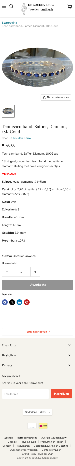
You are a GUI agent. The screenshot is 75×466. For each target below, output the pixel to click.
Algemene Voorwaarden (24, 450)
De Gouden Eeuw (19, 138)
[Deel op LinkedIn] (19, 302)
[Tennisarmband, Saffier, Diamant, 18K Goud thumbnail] (8, 111)
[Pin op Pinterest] (27, 302)
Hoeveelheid (9, 263)
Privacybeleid (28, 442)
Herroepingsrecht (27, 438)
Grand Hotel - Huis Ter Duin (37, 454)
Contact (6, 446)
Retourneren (23, 446)
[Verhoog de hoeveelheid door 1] (35, 272)
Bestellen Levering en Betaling (51, 446)
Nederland (36, 412)
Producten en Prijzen (51, 442)
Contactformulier (51, 450)
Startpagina (9, 22)
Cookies (12, 442)
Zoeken (8, 438)
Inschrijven (61, 394)
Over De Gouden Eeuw (54, 438)
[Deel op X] (12, 302)
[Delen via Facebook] (5, 302)
